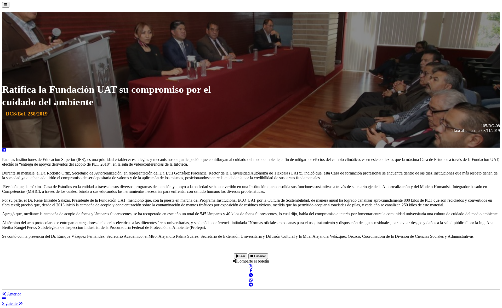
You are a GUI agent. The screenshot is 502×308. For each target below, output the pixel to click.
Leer (242, 256)
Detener (259, 256)
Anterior (13, 294)
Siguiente (10, 303)
